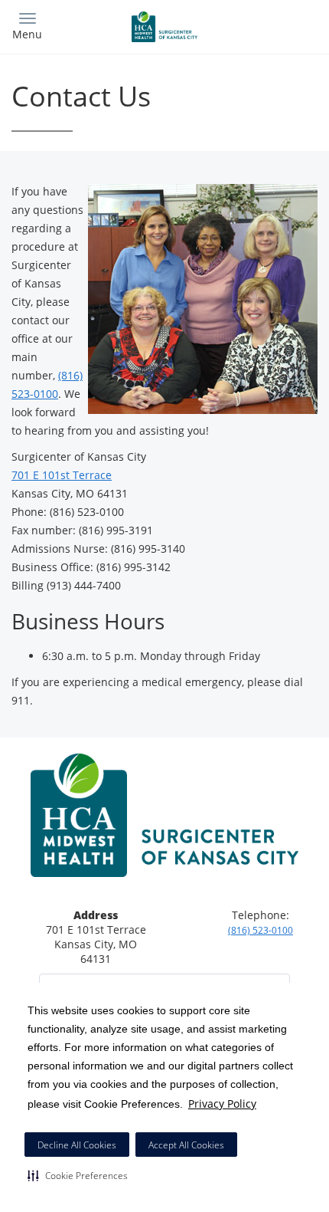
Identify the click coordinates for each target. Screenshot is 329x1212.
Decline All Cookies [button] (76, 1144)
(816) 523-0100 (260, 930)
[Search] (279, 25)
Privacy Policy (222, 1103)
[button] (77, 1175)
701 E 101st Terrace (61, 475)
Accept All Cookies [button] (186, 1144)
